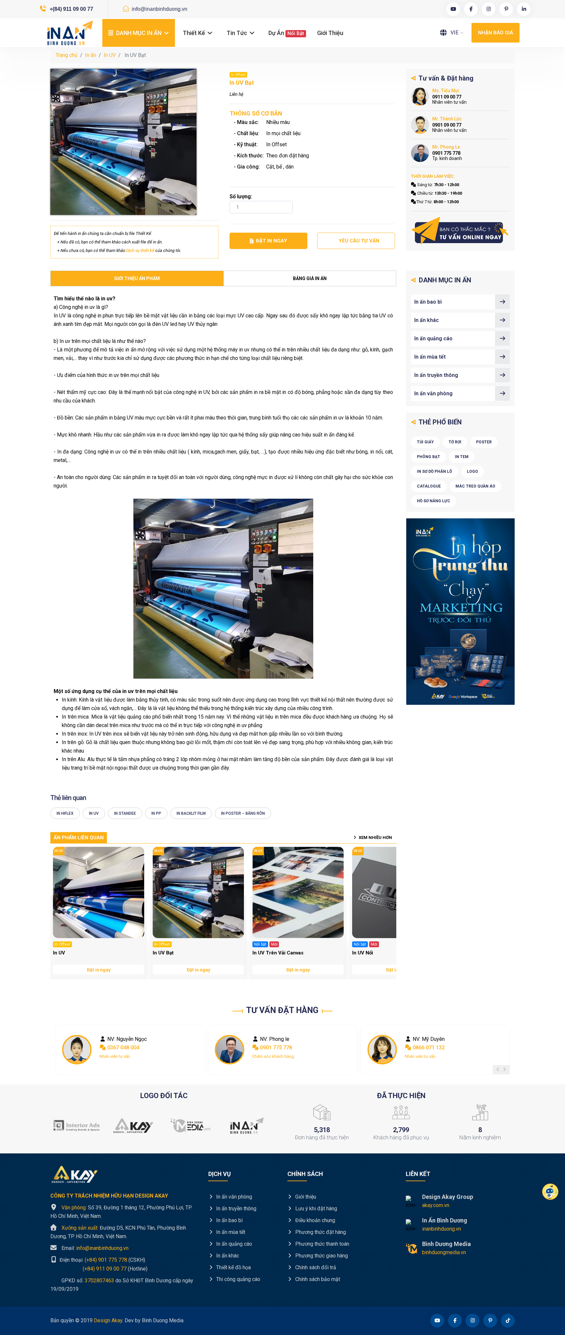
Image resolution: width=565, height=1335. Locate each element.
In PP (156, 813)
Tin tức (237, 32)
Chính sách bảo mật (317, 1279)
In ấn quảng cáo (433, 338)
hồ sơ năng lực (433, 501)
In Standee (125, 813)
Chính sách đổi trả (315, 1267)
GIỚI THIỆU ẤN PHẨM (137, 278)
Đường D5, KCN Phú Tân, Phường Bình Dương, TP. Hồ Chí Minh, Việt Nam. (118, 1232)
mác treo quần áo (475, 486)
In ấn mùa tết (430, 357)
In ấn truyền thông (436, 375)
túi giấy (425, 442)
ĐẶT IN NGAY (271, 241)
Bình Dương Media (446, 1243)
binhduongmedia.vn (444, 1252)
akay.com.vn (435, 1205)
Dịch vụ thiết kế (140, 250)
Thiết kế (194, 32)
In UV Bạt (163, 953)
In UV (110, 55)
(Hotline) (98, 1268)
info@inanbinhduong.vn (158, 9)
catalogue (429, 486)
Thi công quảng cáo (237, 1279)
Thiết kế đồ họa (233, 1267)
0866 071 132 (275, 1047)
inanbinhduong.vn (441, 1229)
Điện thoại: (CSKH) (101, 1260)
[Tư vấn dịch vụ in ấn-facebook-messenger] (460, 231)
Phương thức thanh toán (321, 1244)
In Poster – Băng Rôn (243, 813)
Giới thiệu (330, 32)
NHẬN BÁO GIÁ (495, 33)
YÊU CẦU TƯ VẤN (359, 241)
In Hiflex (65, 813)
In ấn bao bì (428, 302)
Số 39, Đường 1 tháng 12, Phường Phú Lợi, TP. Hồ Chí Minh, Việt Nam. (121, 1211)
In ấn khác (426, 320)
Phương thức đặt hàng (320, 1232)
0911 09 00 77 (428, 1047)
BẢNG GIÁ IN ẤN (310, 278)
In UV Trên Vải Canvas (277, 953)
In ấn (90, 55)
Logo (472, 471)
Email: (94, 1248)
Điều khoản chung (314, 1220)
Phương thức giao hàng (321, 1256)
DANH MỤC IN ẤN (139, 32)
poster (484, 442)
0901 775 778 (122, 1047)
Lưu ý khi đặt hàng (315, 1208)
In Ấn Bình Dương (444, 1220)
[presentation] (498, 1069)
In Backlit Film (191, 813)
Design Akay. (108, 1320)
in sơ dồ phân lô (434, 471)
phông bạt (428, 456)
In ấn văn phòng (433, 393)
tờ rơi (455, 442)
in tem (462, 456)
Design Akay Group (447, 1196)
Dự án (286, 32)
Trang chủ (66, 55)
